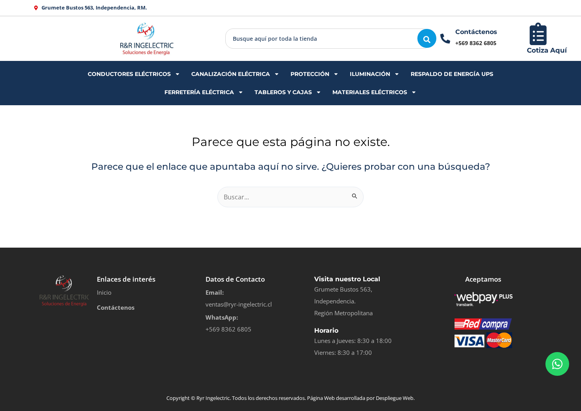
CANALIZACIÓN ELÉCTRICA (230, 74)
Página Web (321, 398)
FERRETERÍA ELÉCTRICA (199, 92)
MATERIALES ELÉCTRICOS (369, 92)
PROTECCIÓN (309, 74)
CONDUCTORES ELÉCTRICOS (129, 74)
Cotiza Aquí (547, 50)
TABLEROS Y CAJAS (283, 92)
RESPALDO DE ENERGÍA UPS (452, 74)
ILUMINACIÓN (370, 74)
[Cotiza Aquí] (538, 34)
